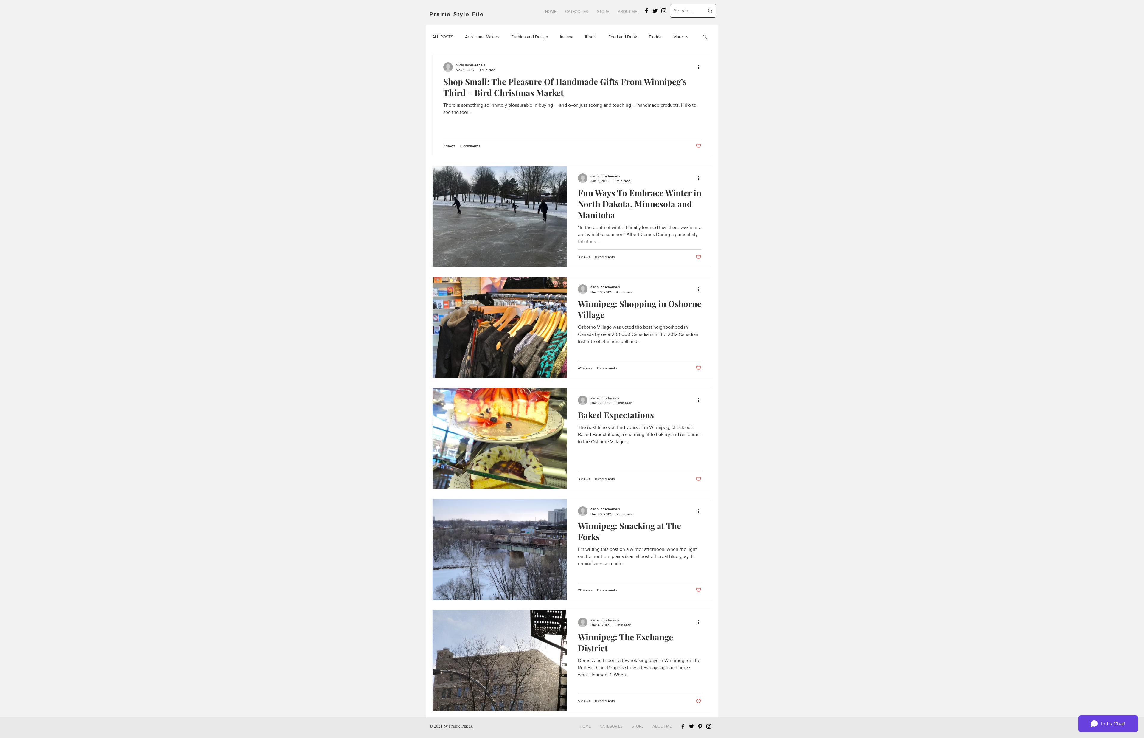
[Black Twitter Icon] (655, 10)
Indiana (566, 36)
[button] (577, 11)
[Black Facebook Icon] (646, 10)
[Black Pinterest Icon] (700, 726)
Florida (655, 36)
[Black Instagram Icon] (663, 10)
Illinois (590, 36)
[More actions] (700, 67)
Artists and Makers (482, 36)
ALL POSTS (442, 36)
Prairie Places (460, 726)
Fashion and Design (529, 36)
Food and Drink (622, 36)
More (678, 36)
